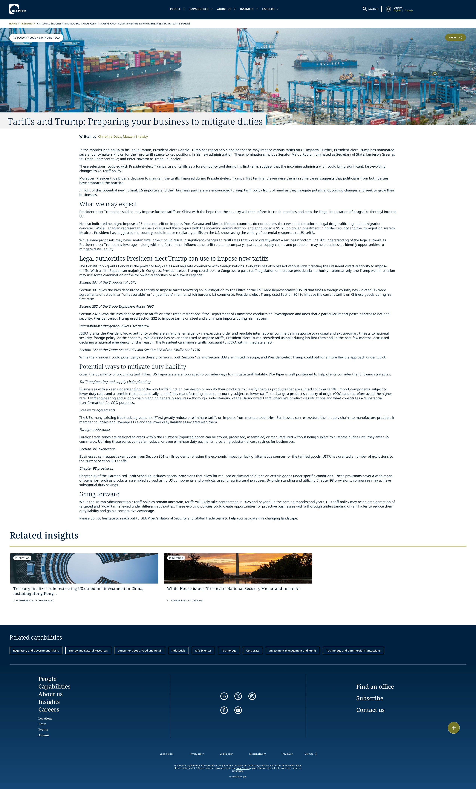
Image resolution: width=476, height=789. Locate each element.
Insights (247, 9)
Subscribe (369, 698)
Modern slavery (257, 753)
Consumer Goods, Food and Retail (140, 650)
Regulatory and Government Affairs (36, 650)
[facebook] (224, 710)
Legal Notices (243, 768)
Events (43, 730)
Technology (228, 650)
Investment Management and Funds (292, 650)
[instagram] (252, 696)
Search (373, 8)
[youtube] (238, 710)
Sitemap (309, 753)
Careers (268, 9)
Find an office (375, 686)
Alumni (43, 735)
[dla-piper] (18, 9)
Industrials (178, 650)
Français (409, 10)
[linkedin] (224, 696)
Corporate (252, 650)
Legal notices (167, 753)
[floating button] (454, 728)
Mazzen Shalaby (135, 136)
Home (13, 23)
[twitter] (238, 696)
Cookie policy (226, 753)
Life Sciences (203, 650)
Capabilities (199, 9)
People (175, 9)
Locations (45, 718)
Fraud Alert (287, 753)
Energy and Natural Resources (88, 650)
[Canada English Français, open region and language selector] (389, 9)
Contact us (370, 710)
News (42, 724)
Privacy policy (197, 753)
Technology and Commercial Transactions (353, 650)
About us (224, 9)
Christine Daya (109, 136)
